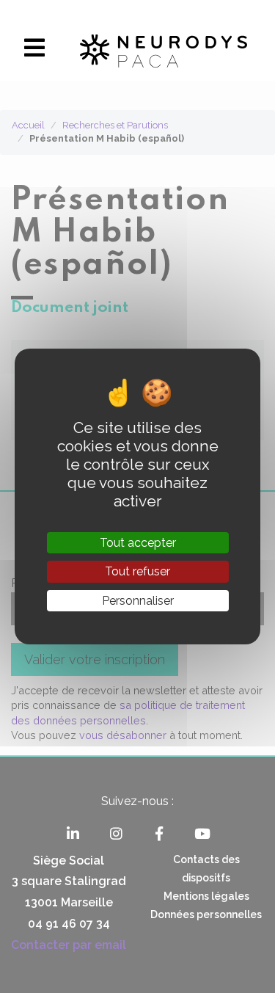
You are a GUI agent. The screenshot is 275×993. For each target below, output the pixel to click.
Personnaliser (138, 601)
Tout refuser (137, 571)
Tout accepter (138, 543)
